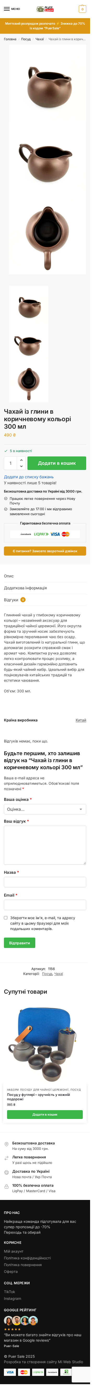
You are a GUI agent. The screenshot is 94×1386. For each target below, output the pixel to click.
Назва (11, 872)
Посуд (26, 39)
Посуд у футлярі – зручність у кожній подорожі (38, 1097)
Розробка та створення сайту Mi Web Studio (43, 1362)
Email (10, 895)
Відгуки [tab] (14, 599)
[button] (82, 9)
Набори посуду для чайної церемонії (38, 1089)
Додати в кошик (57, 463)
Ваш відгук (16, 821)
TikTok (9, 1291)
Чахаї (40, 39)
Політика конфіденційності (27, 1258)
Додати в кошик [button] (44, 1114)
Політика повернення (23, 1264)
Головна (10, 39)
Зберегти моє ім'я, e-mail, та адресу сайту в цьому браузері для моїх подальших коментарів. (42, 923)
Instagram (12, 1298)
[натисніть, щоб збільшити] (47, 83)
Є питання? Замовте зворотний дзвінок (45, 551)
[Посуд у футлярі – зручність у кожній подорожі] (45, 1042)
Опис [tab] (9, 575)
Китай (81, 720)
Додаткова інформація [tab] (25, 587)
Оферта (11, 1271)
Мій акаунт (14, 1251)
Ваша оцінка (18, 799)
